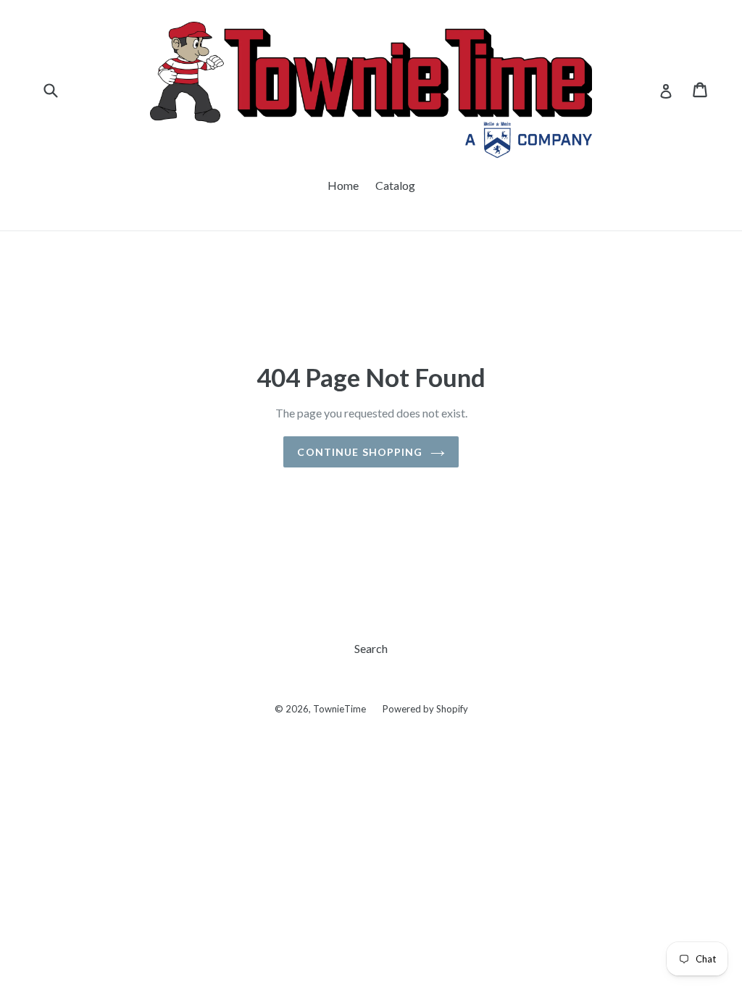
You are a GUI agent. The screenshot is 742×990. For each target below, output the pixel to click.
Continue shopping (359, 452)
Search (371, 648)
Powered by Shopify (425, 709)
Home (343, 185)
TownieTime (339, 709)
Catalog (395, 185)
